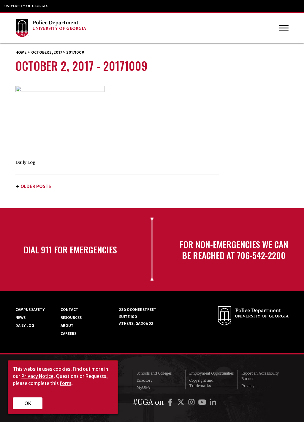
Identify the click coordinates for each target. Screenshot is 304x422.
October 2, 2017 (46, 52)
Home (20, 52)
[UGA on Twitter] (181, 402)
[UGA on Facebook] (171, 402)
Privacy (247, 385)
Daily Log (24, 325)
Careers (68, 333)
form (65, 383)
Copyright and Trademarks (201, 383)
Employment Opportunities (211, 373)
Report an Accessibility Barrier (260, 376)
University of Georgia (26, 6)
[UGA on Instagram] (192, 402)
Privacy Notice (37, 376)
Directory (145, 380)
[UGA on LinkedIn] (212, 402)
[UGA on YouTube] (203, 402)
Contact (69, 309)
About (67, 325)
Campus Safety (30, 309)
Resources (71, 317)
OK (27, 403)
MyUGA (143, 387)
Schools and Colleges (154, 373)
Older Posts (35, 186)
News (20, 317)
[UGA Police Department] (135, 28)
